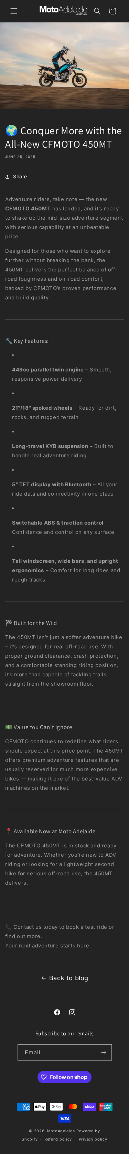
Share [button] (20, 176)
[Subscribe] (103, 1052)
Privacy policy (93, 1139)
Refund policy (58, 1139)
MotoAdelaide (61, 1130)
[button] (13, 11)
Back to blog (68, 978)
